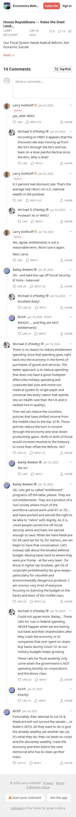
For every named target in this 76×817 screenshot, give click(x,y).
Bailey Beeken (23, 269)
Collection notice (38, 787)
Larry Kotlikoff (10, 32)
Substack (17, 808)
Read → (8, 55)
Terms (60, 783)
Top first (65, 69)
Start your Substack (26, 798)
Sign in (67, 6)
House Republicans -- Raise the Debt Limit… (34, 24)
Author (18, 110)
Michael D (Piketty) (31, 131)
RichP (22, 317)
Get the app (58, 798)
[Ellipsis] (70, 105)
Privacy (48, 783)
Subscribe (51, 6)
